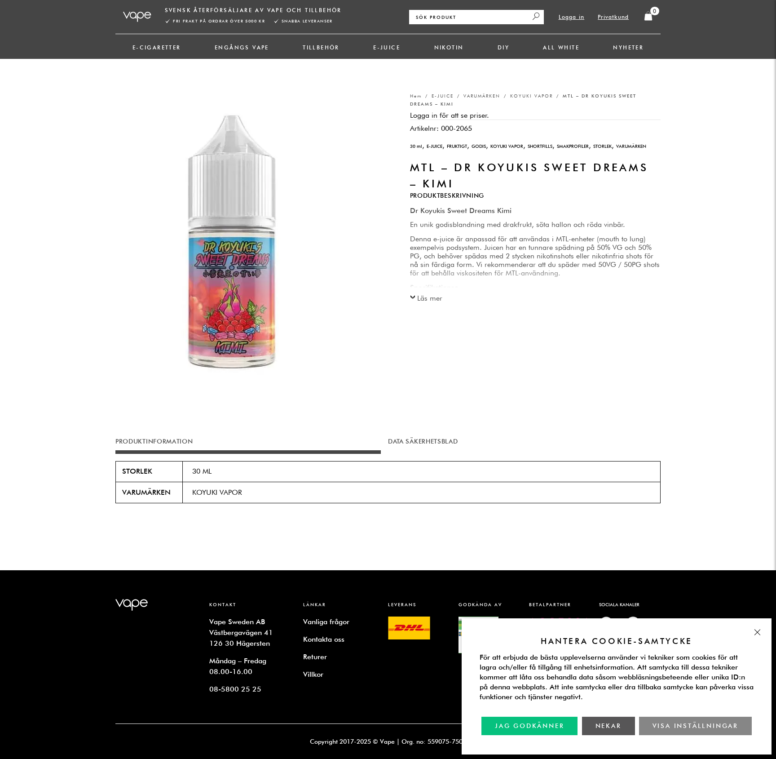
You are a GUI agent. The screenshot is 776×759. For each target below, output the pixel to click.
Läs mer (429, 298)
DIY (503, 47)
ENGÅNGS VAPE (242, 47)
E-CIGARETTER (156, 47)
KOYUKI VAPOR (531, 95)
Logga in (572, 16)
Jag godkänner (529, 725)
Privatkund (613, 16)
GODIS (479, 146)
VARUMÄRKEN (481, 95)
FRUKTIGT (457, 146)
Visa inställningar (695, 725)
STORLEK (602, 146)
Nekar (608, 725)
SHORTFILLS (540, 146)
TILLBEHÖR (321, 47)
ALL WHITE (561, 47)
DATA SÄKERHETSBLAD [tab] (423, 441)
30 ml (416, 146)
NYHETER (628, 47)
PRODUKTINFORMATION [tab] (154, 441)
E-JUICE (386, 47)
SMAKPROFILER (573, 146)
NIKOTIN (449, 47)
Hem (416, 95)
